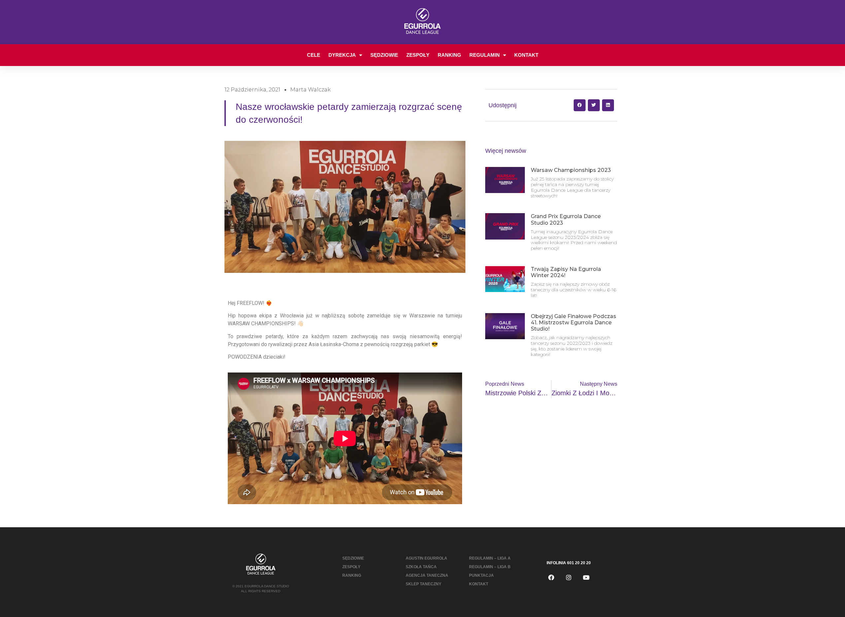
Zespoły (417, 55)
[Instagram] (569, 577)
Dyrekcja (342, 55)
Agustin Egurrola (426, 558)
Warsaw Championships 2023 (571, 170)
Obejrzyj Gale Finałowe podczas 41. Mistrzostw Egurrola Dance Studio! (573, 322)
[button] (580, 105)
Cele (313, 55)
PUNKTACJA (481, 575)
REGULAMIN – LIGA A (490, 558)
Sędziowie (384, 55)
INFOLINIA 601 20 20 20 (569, 563)
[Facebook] (551, 577)
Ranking (449, 55)
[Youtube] (586, 577)
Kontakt (526, 55)
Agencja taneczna (427, 575)
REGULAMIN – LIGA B (490, 567)
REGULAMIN (484, 55)
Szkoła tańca (421, 567)
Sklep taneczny (423, 584)
